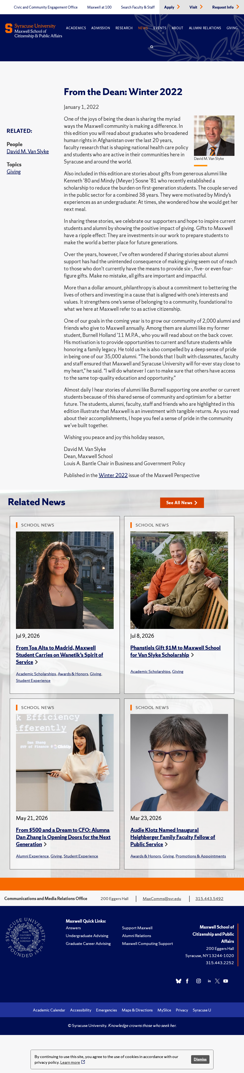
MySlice (164, 1010)
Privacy (182, 1010)
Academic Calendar (49, 1010)
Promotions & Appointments (201, 856)
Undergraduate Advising (87, 935)
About (177, 28)
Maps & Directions (137, 1010)
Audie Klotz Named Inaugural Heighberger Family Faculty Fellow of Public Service (172, 837)
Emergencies (106, 1010)
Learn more (70, 1062)
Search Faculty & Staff (138, 7)
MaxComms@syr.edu (162, 898)
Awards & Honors (73, 673)
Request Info (223, 7)
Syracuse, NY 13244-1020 (209, 955)
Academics (76, 28)
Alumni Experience (32, 856)
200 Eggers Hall (220, 948)
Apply (169, 7)
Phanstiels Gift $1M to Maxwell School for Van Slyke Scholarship (175, 651)
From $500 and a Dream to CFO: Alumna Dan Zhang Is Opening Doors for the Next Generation (63, 837)
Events (159, 28)
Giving (232, 28)
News (143, 28)
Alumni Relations (205, 28)
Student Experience (33, 680)
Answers (73, 927)
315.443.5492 (209, 898)
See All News (179, 502)
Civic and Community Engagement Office (46, 7)
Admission (100, 28)
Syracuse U (202, 1010)
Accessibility (80, 1010)
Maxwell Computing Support (147, 943)
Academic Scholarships (36, 673)
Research (124, 28)
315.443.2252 (220, 962)
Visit (193, 7)
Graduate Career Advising (88, 943)
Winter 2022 (113, 475)
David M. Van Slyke (28, 151)
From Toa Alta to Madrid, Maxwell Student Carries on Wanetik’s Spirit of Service (59, 655)
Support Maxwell (137, 927)
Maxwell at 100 (99, 7)
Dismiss (200, 1059)
